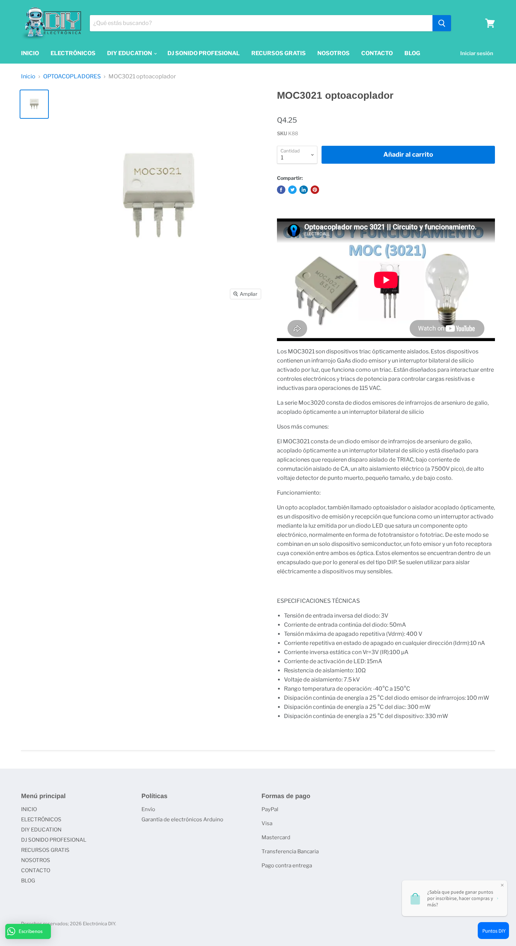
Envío (148, 809)
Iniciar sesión (476, 53)
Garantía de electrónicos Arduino (182, 819)
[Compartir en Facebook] (281, 189)
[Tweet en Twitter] (292, 189)
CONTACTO (377, 53)
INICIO (30, 53)
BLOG (412, 53)
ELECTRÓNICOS (73, 53)
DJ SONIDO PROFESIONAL (203, 53)
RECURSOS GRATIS (278, 53)
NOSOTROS (333, 53)
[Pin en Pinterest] (315, 189)
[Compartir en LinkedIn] (303, 189)
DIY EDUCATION (130, 53)
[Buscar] (441, 23)
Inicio (28, 76)
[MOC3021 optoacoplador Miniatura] (34, 104)
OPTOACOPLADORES (72, 76)
